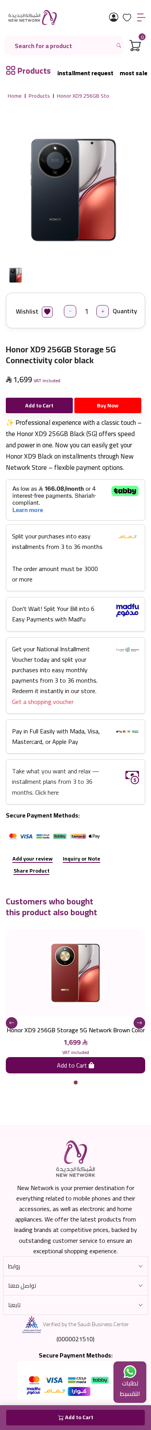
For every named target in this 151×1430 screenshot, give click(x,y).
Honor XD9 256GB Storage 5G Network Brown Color (76, 1030)
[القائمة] (141, 17)
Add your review (32, 859)
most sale (134, 73)
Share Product (32, 871)
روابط (14, 1266)
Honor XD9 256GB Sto (83, 96)
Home (15, 96)
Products (39, 96)
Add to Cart (39, 405)
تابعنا (14, 1305)
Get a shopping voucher (43, 701)
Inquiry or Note (81, 859)
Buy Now (107, 405)
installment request (85, 73)
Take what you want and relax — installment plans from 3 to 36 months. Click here (55, 781)
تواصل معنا (22, 1285)
